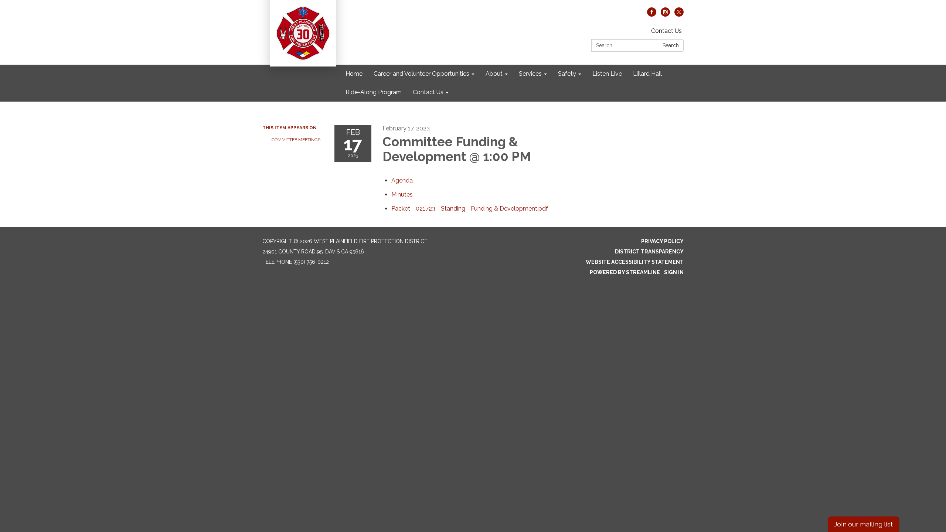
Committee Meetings (296, 139)
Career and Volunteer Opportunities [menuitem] (421, 73)
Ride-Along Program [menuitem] (374, 92)
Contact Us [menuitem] (428, 92)
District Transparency (649, 252)
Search (671, 45)
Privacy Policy (662, 241)
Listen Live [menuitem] (607, 73)
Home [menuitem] (354, 73)
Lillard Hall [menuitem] (647, 73)
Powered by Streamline (625, 272)
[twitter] (679, 14)
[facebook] (651, 14)
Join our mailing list (863, 524)
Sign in (674, 272)
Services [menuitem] (530, 73)
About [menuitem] (494, 73)
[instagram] (665, 14)
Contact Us (666, 30)
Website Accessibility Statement (635, 262)
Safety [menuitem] (567, 73)
